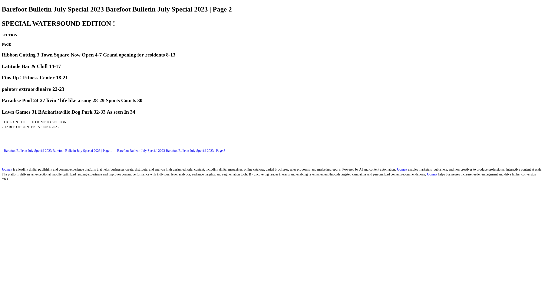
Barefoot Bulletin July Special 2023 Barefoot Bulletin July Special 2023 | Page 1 (58, 150)
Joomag (7, 169)
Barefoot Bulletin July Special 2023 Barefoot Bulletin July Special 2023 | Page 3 (171, 150)
